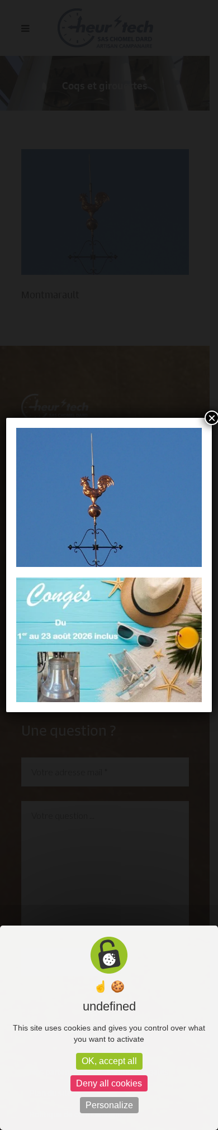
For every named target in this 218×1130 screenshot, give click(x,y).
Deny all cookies (109, 1083)
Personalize (109, 1105)
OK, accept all (109, 1061)
